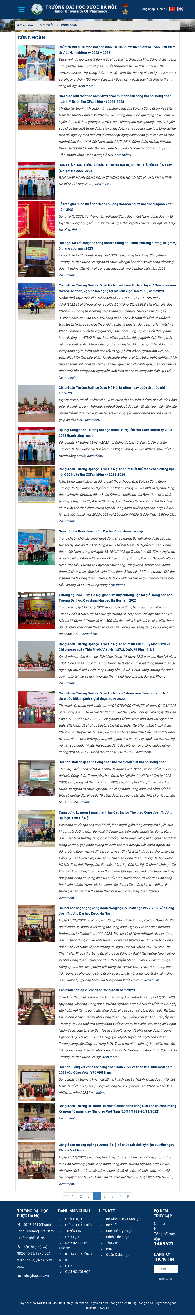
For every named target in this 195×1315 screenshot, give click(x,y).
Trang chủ (26, 25)
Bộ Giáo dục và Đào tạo (123, 1219)
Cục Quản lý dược (118, 1231)
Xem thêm (86, 86)
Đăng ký (166, 1279)
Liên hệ (162, 9)
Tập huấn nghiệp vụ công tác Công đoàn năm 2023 (97, 990)
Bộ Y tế (110, 1225)
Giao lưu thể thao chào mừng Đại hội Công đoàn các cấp (101, 531)
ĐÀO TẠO (71, 1237)
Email (109, 1249)
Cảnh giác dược (117, 1237)
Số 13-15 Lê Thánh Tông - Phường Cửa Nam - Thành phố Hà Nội (35, 1231)
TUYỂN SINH (74, 1231)
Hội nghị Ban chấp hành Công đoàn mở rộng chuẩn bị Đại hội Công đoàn (112, 762)
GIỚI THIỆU (47, 25)
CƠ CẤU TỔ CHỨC (78, 1225)
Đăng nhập (147, 9)
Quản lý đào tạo (117, 1255)
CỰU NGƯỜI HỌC (77, 1272)
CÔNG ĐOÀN (69, 25)
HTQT (69, 1266)
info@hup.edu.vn (36, 1276)
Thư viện (112, 1243)
